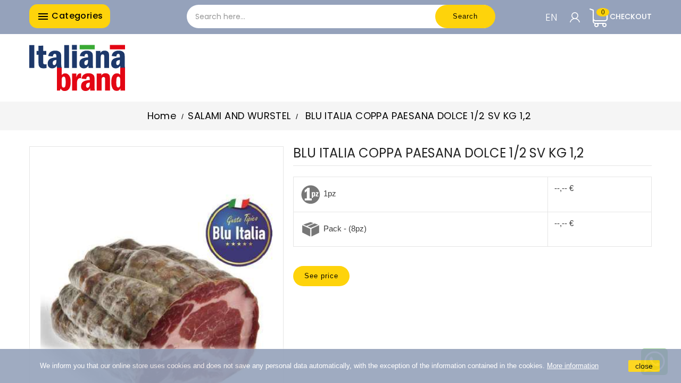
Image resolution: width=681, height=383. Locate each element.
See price (321, 276)
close (644, 366)
